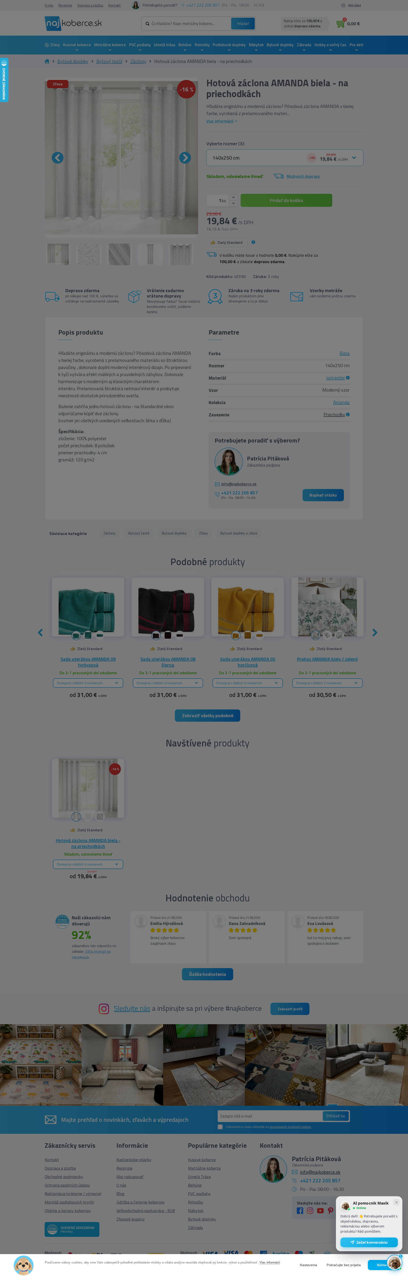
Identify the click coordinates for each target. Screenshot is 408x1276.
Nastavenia (308, 1265)
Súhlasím (384, 1265)
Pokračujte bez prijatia (344, 1265)
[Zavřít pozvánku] (396, 1202)
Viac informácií (269, 1262)
